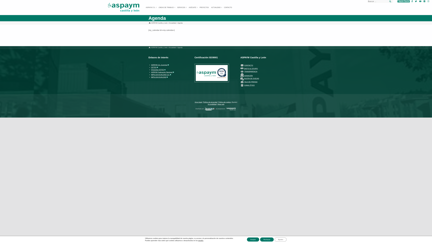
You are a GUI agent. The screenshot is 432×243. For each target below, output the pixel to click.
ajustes (200, 240)
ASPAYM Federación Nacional (161, 72)
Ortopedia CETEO (157, 70)
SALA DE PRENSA (250, 82)
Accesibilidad (212, 104)
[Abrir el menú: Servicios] (186, 7)
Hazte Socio (403, 1)
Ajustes (234, 102)
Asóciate (192, 7)
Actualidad (215, 7)
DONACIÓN (248, 76)
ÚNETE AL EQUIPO (251, 69)
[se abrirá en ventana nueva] (209, 109)
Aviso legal (198, 102)
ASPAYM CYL (150, 7)
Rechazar (266, 239)
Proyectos (204, 7)
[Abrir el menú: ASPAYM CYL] (156, 7)
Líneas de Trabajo (166, 7)
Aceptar (253, 239)
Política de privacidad (210, 102)
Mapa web (221, 104)
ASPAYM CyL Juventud (159, 65)
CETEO (153, 67)
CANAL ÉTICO (249, 85)
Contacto (228, 7)
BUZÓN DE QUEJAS (251, 78)
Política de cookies (224, 102)
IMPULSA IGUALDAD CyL (160, 75)
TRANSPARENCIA (250, 71)
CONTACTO (248, 65)
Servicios (181, 7)
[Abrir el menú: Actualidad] (221, 7)
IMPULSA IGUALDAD (158, 77)
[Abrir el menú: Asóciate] (197, 7)
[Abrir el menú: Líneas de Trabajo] (174, 7)
